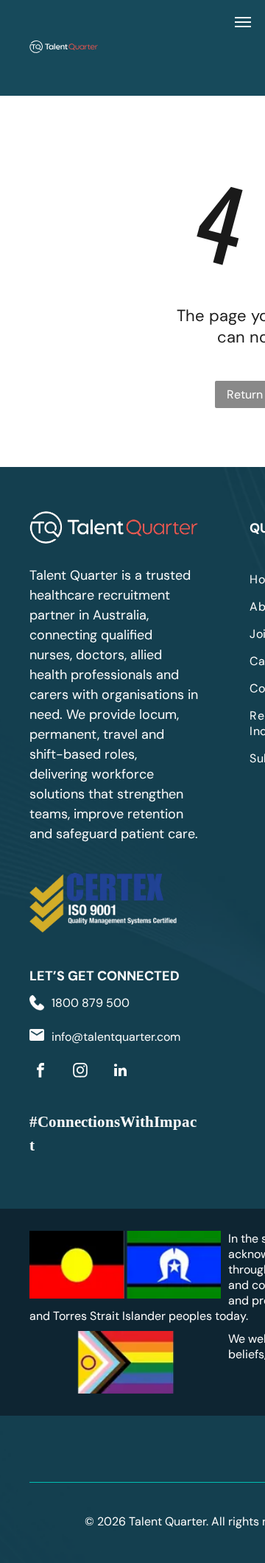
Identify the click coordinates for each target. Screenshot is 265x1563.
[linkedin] (120, 1072)
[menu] (243, 22)
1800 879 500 (91, 1003)
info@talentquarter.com (116, 1036)
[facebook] (40, 1072)
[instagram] (80, 1072)
